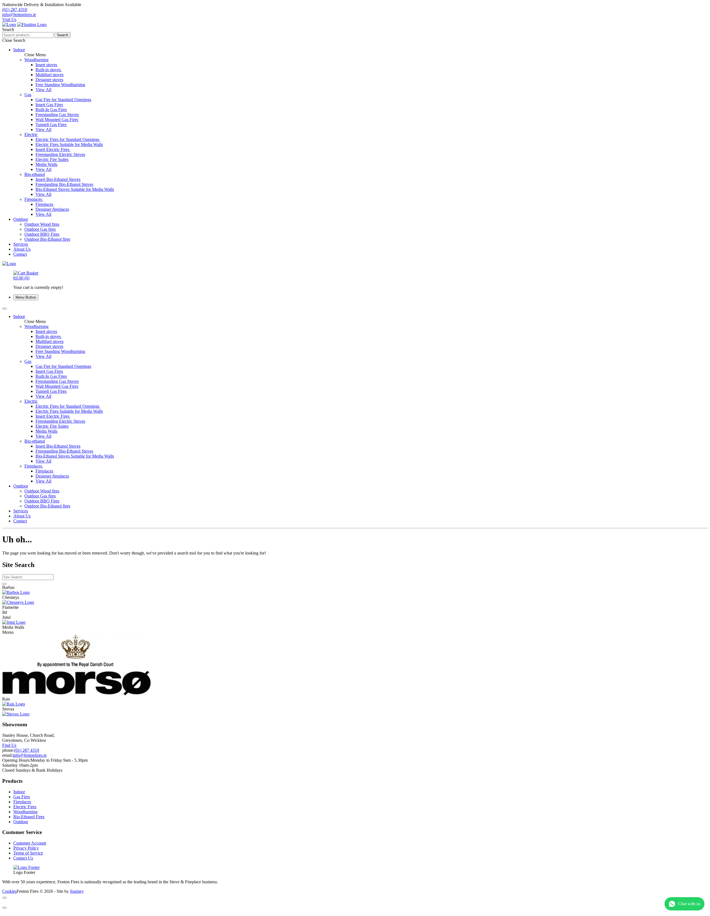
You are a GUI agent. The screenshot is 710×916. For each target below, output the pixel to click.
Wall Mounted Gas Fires (57, 119)
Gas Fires (21, 796)
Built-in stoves (49, 69)
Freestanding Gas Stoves (57, 114)
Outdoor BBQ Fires (41, 234)
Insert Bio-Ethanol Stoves (58, 179)
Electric (31, 134)
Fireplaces (33, 199)
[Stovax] (355, 714)
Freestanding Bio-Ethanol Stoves (64, 184)
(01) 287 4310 (26, 750)
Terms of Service (28, 853)
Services (20, 244)
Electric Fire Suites (52, 159)
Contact (20, 254)
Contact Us (23, 858)
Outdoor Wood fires (41, 224)
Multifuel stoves (50, 74)
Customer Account (29, 843)
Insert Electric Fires (53, 149)
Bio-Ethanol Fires (28, 816)
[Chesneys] (355, 602)
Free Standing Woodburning (60, 84)
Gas (27, 94)
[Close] (4, 898)
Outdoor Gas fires (40, 229)
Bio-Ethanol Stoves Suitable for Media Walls (75, 189)
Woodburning (36, 59)
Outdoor (20, 219)
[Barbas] (355, 592)
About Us (22, 249)
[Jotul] (355, 622)
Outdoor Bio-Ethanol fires (47, 239)
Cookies (9, 891)
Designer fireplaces (52, 209)
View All (43, 89)
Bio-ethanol (34, 174)
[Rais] (355, 704)
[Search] (4, 584)
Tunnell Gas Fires (51, 124)
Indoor (19, 49)
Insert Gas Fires (49, 104)
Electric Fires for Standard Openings (68, 139)
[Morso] (355, 666)
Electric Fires (24, 806)
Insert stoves (46, 64)
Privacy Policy (26, 848)
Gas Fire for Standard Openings (63, 99)
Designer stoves (49, 79)
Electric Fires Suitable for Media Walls (69, 144)
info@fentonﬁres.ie (30, 755)
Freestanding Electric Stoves (60, 154)
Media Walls (46, 164)
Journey (77, 891)
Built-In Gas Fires (51, 109)
